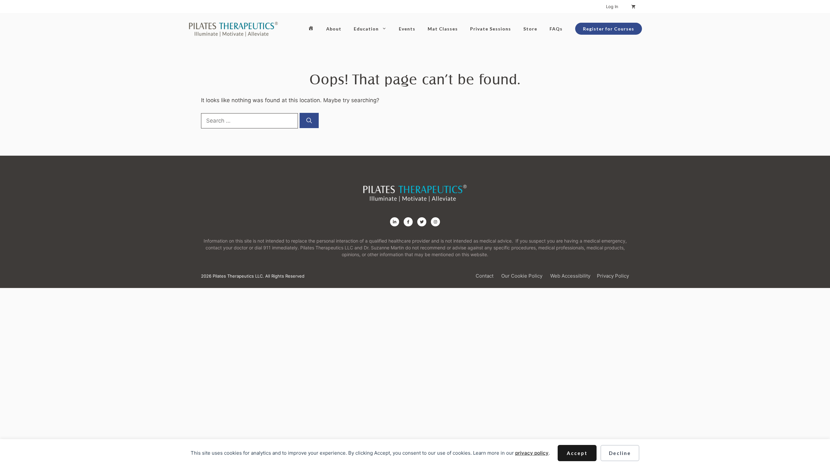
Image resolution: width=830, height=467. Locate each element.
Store (530, 28)
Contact (484, 276)
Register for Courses (608, 28)
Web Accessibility (570, 276)
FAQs (556, 28)
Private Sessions (490, 28)
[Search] (309, 120)
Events (407, 28)
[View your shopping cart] (633, 6)
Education (366, 28)
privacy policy (532, 453)
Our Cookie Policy (521, 276)
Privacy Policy (613, 276)
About (333, 28)
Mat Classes (443, 28)
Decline (620, 453)
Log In (612, 6)
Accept (577, 453)
